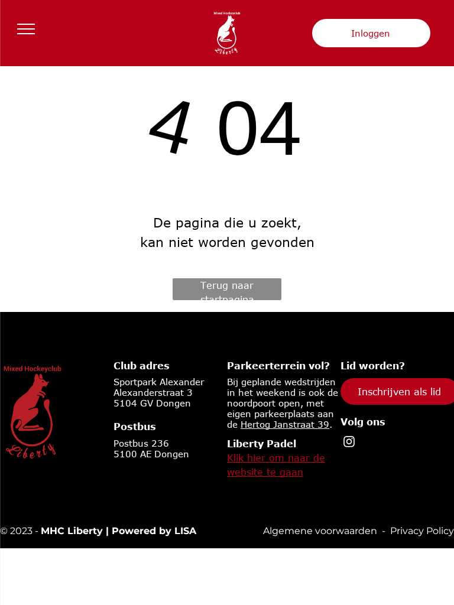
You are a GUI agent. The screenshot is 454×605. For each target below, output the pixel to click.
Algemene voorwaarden (320, 530)
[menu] (26, 29)
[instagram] (349, 443)
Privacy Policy (422, 530)
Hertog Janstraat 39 (285, 424)
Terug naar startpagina (227, 290)
